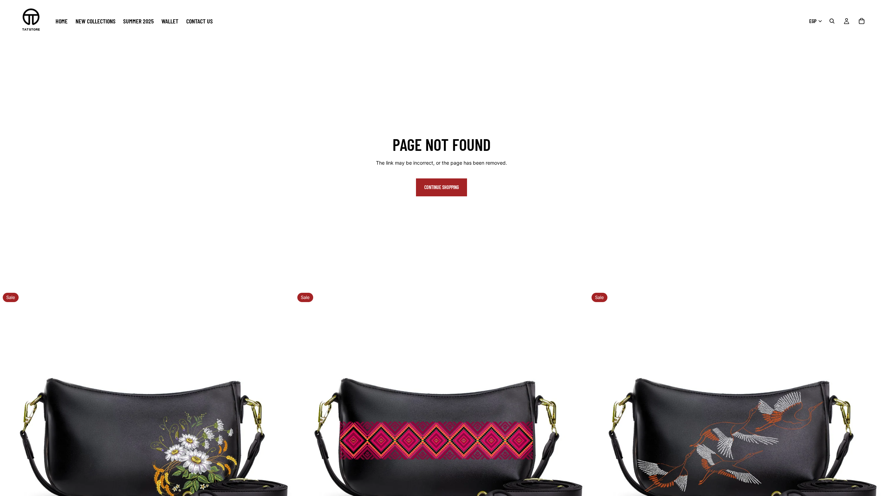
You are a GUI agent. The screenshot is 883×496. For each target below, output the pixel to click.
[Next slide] (284, 437)
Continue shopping (441, 187)
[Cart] (861, 21)
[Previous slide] (10, 437)
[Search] (832, 21)
